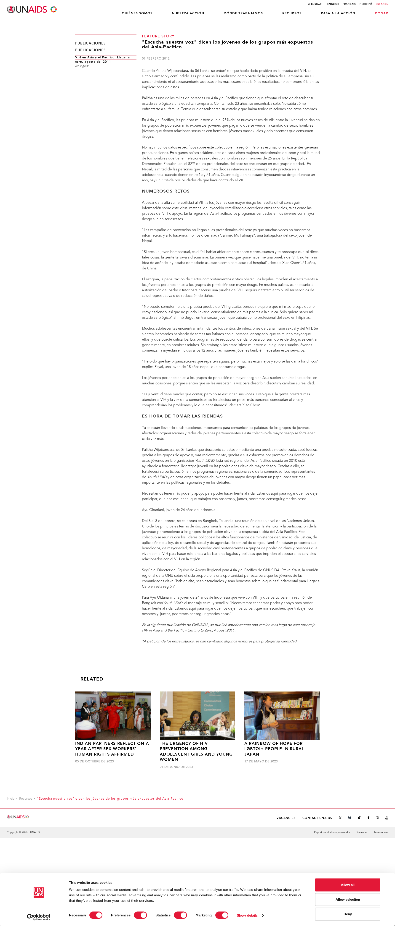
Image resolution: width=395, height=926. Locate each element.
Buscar (316, 4)
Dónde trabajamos (243, 13)
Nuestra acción (188, 13)
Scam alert (362, 832)
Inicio (10, 799)
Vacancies (286, 818)
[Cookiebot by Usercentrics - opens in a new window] (39, 917)
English (333, 4)
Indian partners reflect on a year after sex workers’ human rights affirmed (112, 749)
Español (382, 4)
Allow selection (348, 899)
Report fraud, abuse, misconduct (332, 832)
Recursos (292, 13)
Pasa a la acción (338, 13)
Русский (366, 4)
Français (349, 4)
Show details (247, 915)
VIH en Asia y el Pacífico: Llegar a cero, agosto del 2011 (102, 59)
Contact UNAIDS (317, 818)
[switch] (140, 915)
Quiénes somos (137, 13)
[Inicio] (32, 9)
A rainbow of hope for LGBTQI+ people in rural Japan (274, 749)
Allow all (348, 885)
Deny (348, 914)
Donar (381, 13)
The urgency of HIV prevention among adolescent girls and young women (196, 752)
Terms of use (381, 832)
